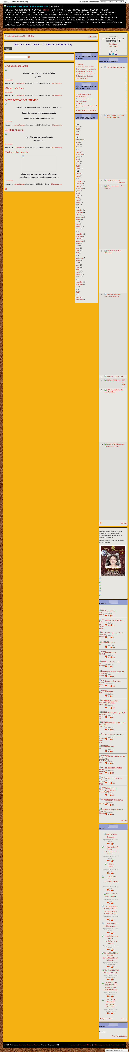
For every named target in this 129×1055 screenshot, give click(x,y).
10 (113, 730)
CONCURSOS (110, 642)
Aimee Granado (19, 83)
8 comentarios (57, 83)
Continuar (9, 79)
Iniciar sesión (94, 2)
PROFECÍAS (109, 746)
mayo (77, 127)
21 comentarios (57, 147)
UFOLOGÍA (109, 691)
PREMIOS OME (110, 652)
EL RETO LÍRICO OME (113, 768)
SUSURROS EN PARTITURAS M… (115, 757)
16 (114, 686)
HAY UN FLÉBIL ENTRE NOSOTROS (110, 988)
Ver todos (123, 523)
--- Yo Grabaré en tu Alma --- (110, 942)
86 (109, 625)
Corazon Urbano (110, 611)
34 (109, 657)
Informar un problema (84, 1045)
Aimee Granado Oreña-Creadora (29, 1045)
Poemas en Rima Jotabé (113, 681)
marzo (78, 168)
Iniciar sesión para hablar (114, 1050)
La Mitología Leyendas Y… (114, 633)
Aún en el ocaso (81, 96)
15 (114, 708)
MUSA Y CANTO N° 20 (113, 778)
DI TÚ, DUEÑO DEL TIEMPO (21, 100)
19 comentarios (56, 184)
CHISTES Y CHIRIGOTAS (114, 800)
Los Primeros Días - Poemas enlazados (110, 912)
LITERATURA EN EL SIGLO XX (115, 724)
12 (113, 763)
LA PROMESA (121, 181)
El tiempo (79, 103)
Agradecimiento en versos (84, 71)
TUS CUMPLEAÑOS (110, 973)
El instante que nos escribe (85, 67)
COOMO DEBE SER (124, 383)
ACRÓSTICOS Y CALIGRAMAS (111, 789)
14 (109, 637)
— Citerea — (110, 866)
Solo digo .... (120, 376)
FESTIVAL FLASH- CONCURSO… (111, 702)
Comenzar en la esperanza (84, 99)
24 (113, 773)
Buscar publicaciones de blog (29, 57)
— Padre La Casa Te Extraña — (110, 853)
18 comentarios (57, 125)
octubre (78, 152)
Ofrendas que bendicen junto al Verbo (86, 107)
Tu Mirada (79, 64)
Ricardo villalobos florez (111, 976)
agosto (78, 157)
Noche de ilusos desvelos (84, 76)
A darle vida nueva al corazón (86, 110)
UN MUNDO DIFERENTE (110, 1005)
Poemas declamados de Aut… (115, 671)
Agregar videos (107, 1019)
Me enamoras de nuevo (83, 94)
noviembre (79, 183)
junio (77, 144)
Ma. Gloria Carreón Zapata (112, 964)
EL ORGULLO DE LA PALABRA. (110, 959)
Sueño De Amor (110, 896)
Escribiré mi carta (14, 129)
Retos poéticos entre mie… (114, 734)
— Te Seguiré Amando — (110, 882)
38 (114, 783)
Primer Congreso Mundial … (115, 809)
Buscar (126, 2)
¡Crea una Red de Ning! (20, 2)
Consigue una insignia (119, 1036)
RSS (6, 189)
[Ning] (5, 2)
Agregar (94, 37)
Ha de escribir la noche (16, 152)
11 (113, 717)
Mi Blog (31, 36)
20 (113, 795)
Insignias (72, 1045)
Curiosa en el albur (82, 78)
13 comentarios (57, 95)
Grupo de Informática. (112, 662)
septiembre (79, 139)
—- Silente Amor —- (110, 926)
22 (114, 625)
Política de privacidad (101, 1045)
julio (77, 142)
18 (114, 657)
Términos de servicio (118, 1045)
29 (114, 647)
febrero (78, 202)
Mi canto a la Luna (14, 88)
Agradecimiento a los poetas (85, 74)
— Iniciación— (110, 837)
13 (109, 647)
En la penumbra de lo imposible (86, 69)
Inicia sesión (113, 46)
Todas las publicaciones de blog (16, 36)
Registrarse (84, 2)
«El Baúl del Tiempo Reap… (115, 620)
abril (77, 129)
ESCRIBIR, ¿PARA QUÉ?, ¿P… (116, 712)
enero (77, 204)
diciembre (79, 181)
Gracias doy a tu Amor (16, 65)
